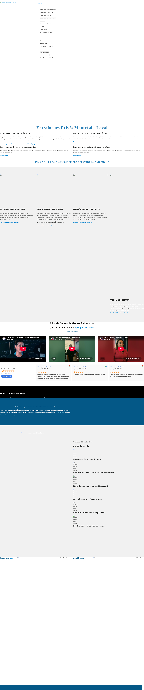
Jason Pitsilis (82, 367)
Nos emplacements (79, 142)
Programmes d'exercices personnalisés (18, 147)
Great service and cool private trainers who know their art (89, 374)
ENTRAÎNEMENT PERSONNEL (50, 209)
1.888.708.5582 (124, 4)
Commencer (77, 155)
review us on (5, 376)
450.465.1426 (132, 4)
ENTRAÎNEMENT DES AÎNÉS (12, 209)
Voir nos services (5, 155)
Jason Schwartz (46, 367)
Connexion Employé (132, 2)
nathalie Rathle (119, 367)
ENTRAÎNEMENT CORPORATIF (86, 209)
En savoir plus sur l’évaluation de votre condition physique (18, 144)
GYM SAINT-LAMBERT (120, 300)
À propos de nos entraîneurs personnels (10, 415)
